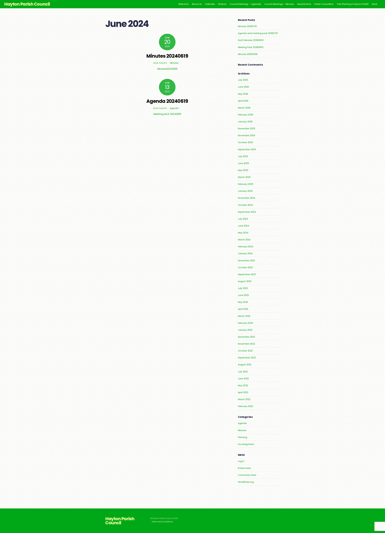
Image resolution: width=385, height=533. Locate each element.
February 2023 (245, 323)
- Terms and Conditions (161, 521)
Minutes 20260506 (248, 54)
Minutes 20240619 (167, 56)
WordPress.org (246, 481)
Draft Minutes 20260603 (250, 40)
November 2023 (246, 260)
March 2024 (244, 239)
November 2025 (246, 135)
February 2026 (245, 114)
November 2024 (246, 197)
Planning (242, 437)
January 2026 (245, 121)
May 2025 (243, 170)
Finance (222, 4)
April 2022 (243, 392)
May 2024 (243, 232)
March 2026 (244, 107)
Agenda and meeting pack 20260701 (258, 33)
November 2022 (246, 343)
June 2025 (243, 163)
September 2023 (247, 274)
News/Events (304, 4)
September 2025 (247, 149)
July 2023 (243, 288)
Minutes (174, 62)
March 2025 (244, 177)
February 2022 (245, 406)
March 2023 (244, 316)
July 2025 (243, 156)
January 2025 (245, 191)
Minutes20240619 (167, 69)
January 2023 (245, 329)
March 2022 (244, 399)
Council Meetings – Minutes (279, 4)
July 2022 (243, 371)
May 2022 (243, 385)
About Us (197, 4)
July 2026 (243, 79)
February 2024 (245, 246)
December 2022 (246, 336)
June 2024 (243, 225)
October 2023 (245, 267)
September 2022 (247, 357)
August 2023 (244, 281)
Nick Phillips (160, 63)
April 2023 (243, 309)
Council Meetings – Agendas (245, 4)
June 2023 (243, 295)
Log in (241, 461)
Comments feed (247, 475)
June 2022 (243, 378)
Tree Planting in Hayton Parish (353, 4)
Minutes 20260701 (247, 26)
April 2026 (243, 100)
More (374, 4)
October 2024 (245, 205)
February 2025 (245, 184)
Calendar (210, 4)
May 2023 (243, 302)
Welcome (183, 4)
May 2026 (243, 93)
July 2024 (243, 218)
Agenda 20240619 (167, 101)
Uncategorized (246, 444)
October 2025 (245, 142)
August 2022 (244, 364)
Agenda (174, 108)
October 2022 (245, 350)
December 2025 (246, 128)
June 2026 (243, 86)
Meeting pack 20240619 (167, 114)
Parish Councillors (323, 4)
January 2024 (245, 253)
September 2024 (247, 211)
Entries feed (244, 468)
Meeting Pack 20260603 (250, 47)
